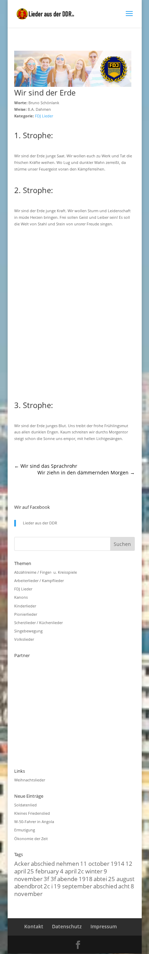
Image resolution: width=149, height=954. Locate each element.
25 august (121, 878)
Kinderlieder (25, 605)
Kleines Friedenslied (32, 813)
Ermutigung (24, 829)
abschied (105, 886)
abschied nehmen (55, 863)
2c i (48, 886)
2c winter (90, 871)
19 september (73, 886)
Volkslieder (24, 639)
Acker (22, 863)
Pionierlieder (25, 614)
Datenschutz (67, 926)
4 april (68, 871)
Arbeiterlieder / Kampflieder (39, 580)
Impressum (103, 926)
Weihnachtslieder (29, 779)
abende (67, 878)
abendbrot (28, 886)
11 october (94, 863)
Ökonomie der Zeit (31, 838)
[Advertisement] (74, 312)
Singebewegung (28, 630)
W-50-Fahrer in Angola (34, 821)
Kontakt (33, 926)
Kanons (21, 597)
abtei (100, 878)
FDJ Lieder (44, 115)
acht (124, 886)
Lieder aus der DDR (40, 522)
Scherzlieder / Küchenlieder (38, 622)
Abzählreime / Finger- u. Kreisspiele (45, 572)
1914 (117, 863)
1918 (86, 878)
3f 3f (50, 878)
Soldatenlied (25, 804)
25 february (43, 871)
